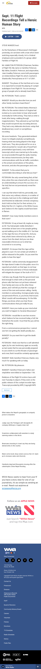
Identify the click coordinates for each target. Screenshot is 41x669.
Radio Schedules (9, 634)
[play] (3, 667)
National (7, 390)
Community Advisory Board (12, 609)
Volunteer (7, 617)
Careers (6, 613)
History (6, 639)
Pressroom (7, 585)
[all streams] (38, 666)
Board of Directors (9, 605)
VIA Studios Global (9, 594)
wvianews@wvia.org (11, 488)
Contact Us (7, 581)
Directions (7, 626)
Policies (6, 622)
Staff (5, 601)
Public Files (7, 643)
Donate (34, 3)
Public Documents (9, 596)
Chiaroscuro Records (10, 593)
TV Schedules (8, 630)
